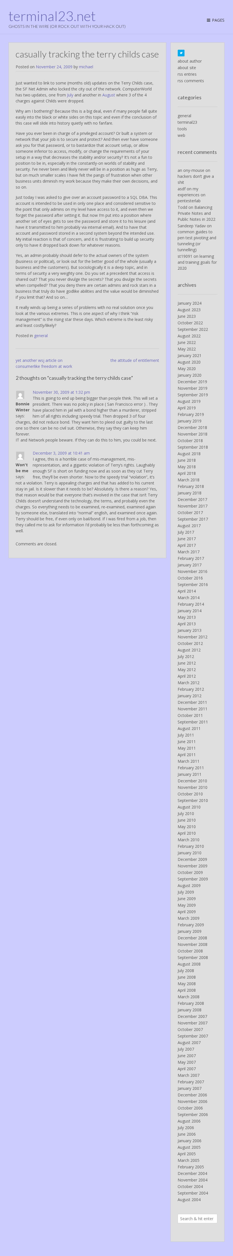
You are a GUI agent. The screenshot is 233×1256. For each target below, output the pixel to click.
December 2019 (192, 381)
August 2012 (189, 650)
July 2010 (186, 813)
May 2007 (187, 1062)
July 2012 (186, 656)
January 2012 (189, 695)
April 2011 (187, 754)
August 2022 (189, 336)
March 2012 (188, 682)
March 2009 (188, 918)
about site (187, 67)
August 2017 (189, 525)
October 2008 (190, 951)
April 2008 (187, 990)
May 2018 (187, 466)
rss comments (191, 80)
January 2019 (189, 421)
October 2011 (190, 715)
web (181, 135)
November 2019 (192, 388)
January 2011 (189, 774)
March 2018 (188, 479)
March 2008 (188, 996)
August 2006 (189, 1121)
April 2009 (187, 911)
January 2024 (189, 303)
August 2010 (189, 807)
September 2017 (193, 519)
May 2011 (187, 748)
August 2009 (189, 885)
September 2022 (193, 329)
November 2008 (192, 944)
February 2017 (191, 558)
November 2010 (192, 787)
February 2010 (191, 846)
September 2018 (193, 447)
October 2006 (190, 1108)
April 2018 (187, 473)
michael (86, 66)
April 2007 (187, 1068)
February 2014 (191, 604)
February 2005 (191, 1167)
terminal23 (187, 122)
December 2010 (192, 780)
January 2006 (189, 1140)
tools (182, 128)
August (108, 95)
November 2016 (192, 571)
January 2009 (189, 931)
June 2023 (187, 316)
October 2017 (190, 512)
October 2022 (190, 322)
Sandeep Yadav (192, 225)
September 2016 (193, 584)
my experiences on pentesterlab (191, 194)
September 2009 (193, 879)
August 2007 (189, 1042)
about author (190, 61)
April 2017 (187, 545)
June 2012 (187, 663)
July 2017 (186, 532)
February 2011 (191, 767)
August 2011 (189, 728)
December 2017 (192, 499)
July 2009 (186, 892)
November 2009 (192, 866)
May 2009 (187, 905)
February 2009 (191, 924)
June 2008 (187, 977)
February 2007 (191, 1081)
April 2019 (187, 408)
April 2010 (187, 833)
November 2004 (192, 1180)
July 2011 (186, 735)
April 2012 (187, 676)
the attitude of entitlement (135, 360)
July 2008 (186, 970)
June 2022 (187, 342)
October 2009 (190, 872)
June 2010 (187, 820)
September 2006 (193, 1114)
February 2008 (191, 1003)
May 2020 (187, 368)
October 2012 (190, 643)
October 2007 (190, 1029)
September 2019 (193, 394)
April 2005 (187, 1153)
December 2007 (192, 1016)
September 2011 (193, 722)
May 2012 (187, 669)
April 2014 (187, 591)
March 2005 (188, 1160)
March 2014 (188, 597)
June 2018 (187, 460)
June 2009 (187, 898)
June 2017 (187, 538)
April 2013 (187, 623)
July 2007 (186, 1049)
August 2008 (189, 964)
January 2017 (189, 565)
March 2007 (188, 1075)
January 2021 (189, 355)
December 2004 (192, 1173)
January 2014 (189, 610)
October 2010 (190, 794)
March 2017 (188, 551)
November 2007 (192, 1023)
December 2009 (192, 859)
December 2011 (192, 702)
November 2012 (192, 637)
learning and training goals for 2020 (197, 262)
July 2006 (186, 1127)
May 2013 (187, 617)
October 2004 (190, 1186)
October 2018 (190, 440)
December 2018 (192, 427)
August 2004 (189, 1199)
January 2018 (189, 493)
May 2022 (187, 349)
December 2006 (192, 1095)
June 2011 (187, 741)
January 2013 (189, 630)
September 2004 (193, 1193)
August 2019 (189, 401)
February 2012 (191, 689)
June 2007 (187, 1055)
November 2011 (192, 708)
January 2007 (189, 1088)
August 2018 (189, 453)
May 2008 (187, 983)
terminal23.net (52, 16)
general (41, 335)
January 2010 (189, 852)
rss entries (187, 74)
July (70, 95)
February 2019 (191, 414)
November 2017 (192, 506)
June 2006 (187, 1134)
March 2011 (188, 761)
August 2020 (189, 362)
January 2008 (189, 1009)
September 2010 (193, 800)
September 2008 (193, 957)
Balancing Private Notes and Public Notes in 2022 (196, 213)
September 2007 (193, 1036)
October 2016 (190, 578)
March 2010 (188, 839)
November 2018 (192, 434)
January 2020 (189, 375)
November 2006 (192, 1101)
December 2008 (192, 938)
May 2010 (187, 826)
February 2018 (191, 486)
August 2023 (189, 309)
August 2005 (189, 1147)
